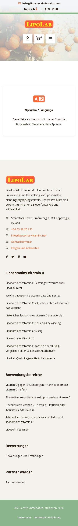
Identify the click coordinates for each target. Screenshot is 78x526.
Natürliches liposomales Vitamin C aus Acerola (34, 315)
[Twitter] (49, 9)
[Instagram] (52, 9)
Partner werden (15, 482)
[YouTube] (57, 9)
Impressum (24, 517)
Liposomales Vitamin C (20, 338)
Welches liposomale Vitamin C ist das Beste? (33, 295)
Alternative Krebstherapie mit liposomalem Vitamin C (38, 397)
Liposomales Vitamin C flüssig (24, 331)
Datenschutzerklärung (47, 517)
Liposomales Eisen (17, 429)
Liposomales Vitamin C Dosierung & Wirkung (33, 323)
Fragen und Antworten (25, 248)
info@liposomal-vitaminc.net (41, 3)
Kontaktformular (21, 242)
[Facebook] (45, 9)
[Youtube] (25, 257)
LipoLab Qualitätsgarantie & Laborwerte (30, 358)
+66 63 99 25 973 (22, 229)
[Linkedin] (18, 257)
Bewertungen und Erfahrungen (24, 456)
